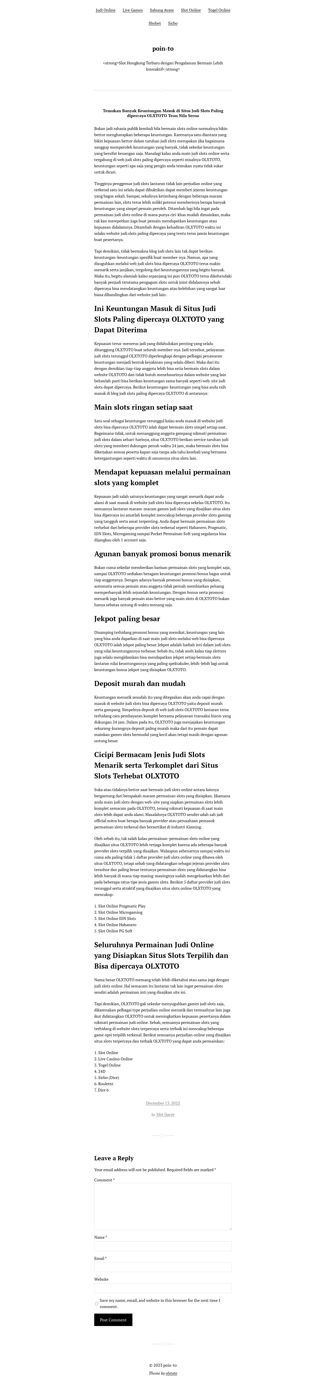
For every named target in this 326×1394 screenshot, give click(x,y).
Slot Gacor (165, 1114)
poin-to (163, 48)
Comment (104, 1180)
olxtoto (171, 1373)
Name (100, 1237)
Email (100, 1258)
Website (101, 1279)
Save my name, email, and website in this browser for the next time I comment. (160, 1303)
